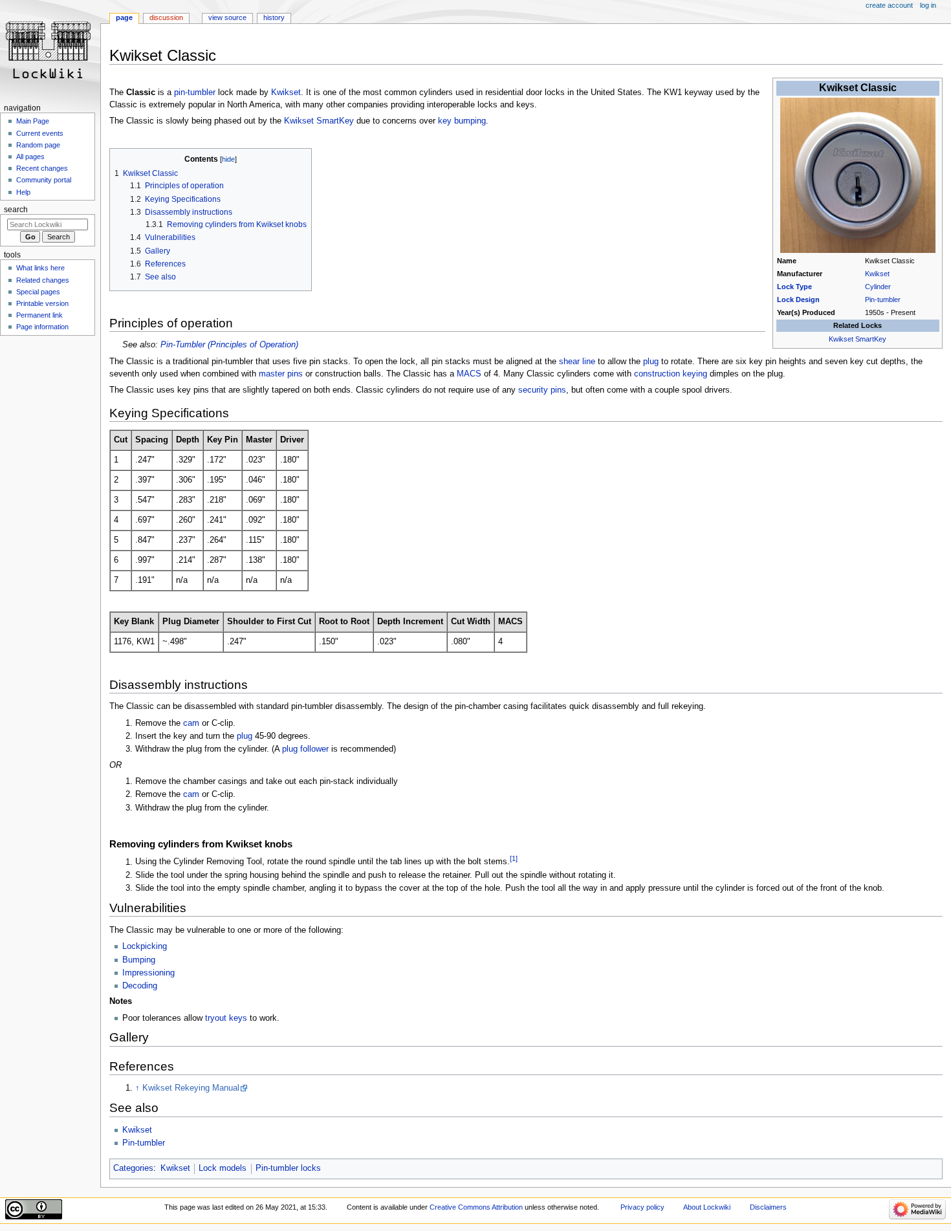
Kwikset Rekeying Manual (190, 1088)
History (274, 17)
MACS (469, 373)
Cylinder (878, 286)
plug (651, 361)
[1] (514, 858)
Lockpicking (144, 946)
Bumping (138, 959)
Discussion (166, 17)
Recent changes (42, 168)
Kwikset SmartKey (857, 339)
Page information (42, 327)
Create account (889, 5)
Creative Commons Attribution (476, 1207)
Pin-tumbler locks (288, 1168)
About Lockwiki (706, 1207)
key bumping (462, 120)
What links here (40, 268)
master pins (281, 373)
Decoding (139, 985)
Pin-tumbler (883, 299)
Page (124, 17)
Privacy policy (642, 1207)
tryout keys (226, 1018)
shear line (577, 361)
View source (227, 17)
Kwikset (877, 274)
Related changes (42, 280)
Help (23, 192)
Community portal (43, 180)
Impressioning (148, 972)
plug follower (305, 749)
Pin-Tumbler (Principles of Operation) (229, 344)
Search (16, 209)
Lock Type (794, 286)
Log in (928, 5)
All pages (30, 156)
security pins (542, 390)
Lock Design (798, 299)
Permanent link (39, 315)
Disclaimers (768, 1207)
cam (191, 723)
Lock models (222, 1168)
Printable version (42, 303)
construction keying (670, 373)
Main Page (32, 121)
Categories (133, 1168)
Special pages (38, 292)
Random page (38, 145)
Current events (39, 133)
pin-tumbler (194, 92)
